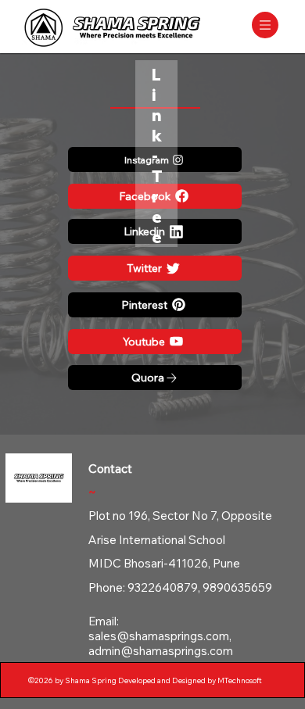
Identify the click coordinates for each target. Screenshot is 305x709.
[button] (265, 25)
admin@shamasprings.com (160, 650)
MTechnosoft (239, 680)
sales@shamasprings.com (158, 635)
